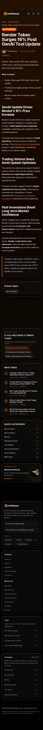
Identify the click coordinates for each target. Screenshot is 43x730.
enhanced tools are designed (25, 144)
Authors (7, 563)
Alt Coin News (13, 22)
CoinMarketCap (22, 544)
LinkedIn (8, 544)
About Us (7, 559)
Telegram (28, 540)
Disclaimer (8, 606)
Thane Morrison (12, 51)
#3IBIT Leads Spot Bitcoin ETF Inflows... (19, 356)
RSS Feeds (8, 586)
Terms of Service (10, 598)
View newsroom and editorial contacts (20, 530)
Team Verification (10, 571)
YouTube (19, 540)
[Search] (29, 14)
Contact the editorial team (15, 524)
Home (4, 22)
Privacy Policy (9, 602)
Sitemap (7, 610)
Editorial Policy (9, 590)
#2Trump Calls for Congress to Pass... (18, 352)
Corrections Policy (10, 594)
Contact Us (8, 575)
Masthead (7, 567)
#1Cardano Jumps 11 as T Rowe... (17, 348)
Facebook (8, 540)
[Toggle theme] (33, 14)
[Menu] (38, 14)
